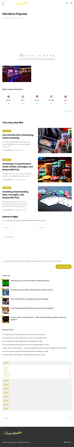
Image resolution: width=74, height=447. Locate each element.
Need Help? (67, 442)
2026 (6, 363)
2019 (5, 404)
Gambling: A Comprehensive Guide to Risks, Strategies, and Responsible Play (17, 166)
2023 (6, 388)
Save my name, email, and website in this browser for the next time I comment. (33, 261)
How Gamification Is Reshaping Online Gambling (18, 136)
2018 (5, 408)
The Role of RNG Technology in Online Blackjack (18, 355)
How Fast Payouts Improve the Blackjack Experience (19, 351)
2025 (6, 380)
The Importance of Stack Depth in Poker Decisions (30, 281)
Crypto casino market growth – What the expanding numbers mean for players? (38, 318)
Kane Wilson (30, 56)
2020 (6, 400)
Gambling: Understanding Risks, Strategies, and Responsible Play (15, 194)
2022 (6, 392)
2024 (6, 384)
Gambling (6, 131)
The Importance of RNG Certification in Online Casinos (32, 290)
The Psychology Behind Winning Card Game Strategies (32, 308)
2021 (5, 396)
